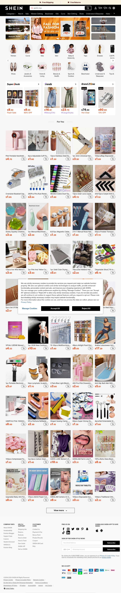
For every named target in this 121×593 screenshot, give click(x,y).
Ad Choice (48, 585)
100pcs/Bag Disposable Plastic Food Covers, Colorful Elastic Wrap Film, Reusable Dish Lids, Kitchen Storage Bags (105, 156)
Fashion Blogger (9, 533)
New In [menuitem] (20, 14)
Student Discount (9, 542)
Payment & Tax (37, 532)
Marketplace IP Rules (10, 585)
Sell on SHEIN (22, 549)
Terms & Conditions (41, 583)
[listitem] (16, 144)
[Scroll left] (111, 13)
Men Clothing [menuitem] (72, 14)
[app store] (97, 532)
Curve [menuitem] (63, 14)
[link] (30, 2)
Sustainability (8, 530)
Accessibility (32, 585)
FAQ (34, 546)
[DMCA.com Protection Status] (69, 577)
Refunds (21, 535)
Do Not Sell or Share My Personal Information (18, 583)
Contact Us (36, 529)
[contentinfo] (91, 571)
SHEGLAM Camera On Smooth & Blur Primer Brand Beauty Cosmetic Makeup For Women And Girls (60, 497)
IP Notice (23, 585)
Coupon (35, 541)
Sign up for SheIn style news (73, 538)
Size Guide (21, 543)
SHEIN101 (7, 545)
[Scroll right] (114, 13)
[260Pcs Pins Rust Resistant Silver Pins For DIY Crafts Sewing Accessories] (38, 178)
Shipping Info (22, 529)
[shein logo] (13, 8)
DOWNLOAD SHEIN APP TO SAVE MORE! (106, 525)
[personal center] (95, 8)
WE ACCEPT (66, 566)
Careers (6, 539)
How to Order (22, 538)
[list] (77, 530)
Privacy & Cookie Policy (107, 556)
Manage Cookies (38, 580)
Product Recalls (38, 538)
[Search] (88, 8)
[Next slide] (87, 28)
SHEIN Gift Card (38, 543)
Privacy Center (8, 580)
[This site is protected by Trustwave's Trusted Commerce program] (63, 577)
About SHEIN (8, 528)
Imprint (40, 585)
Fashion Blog (8, 547)
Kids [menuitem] (57, 14)
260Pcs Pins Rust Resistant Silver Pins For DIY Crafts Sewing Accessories (38, 194)
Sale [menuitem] (27, 14)
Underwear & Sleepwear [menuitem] (95, 14)
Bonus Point (36, 535)
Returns (20, 532)
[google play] (101, 532)
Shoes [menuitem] (81, 14)
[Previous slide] (33, 28)
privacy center (106, 557)
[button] (109, 8)
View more (59, 510)
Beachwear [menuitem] (49, 14)
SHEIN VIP (21, 546)
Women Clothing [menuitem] (37, 14)
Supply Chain (8, 536)
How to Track (22, 541)
